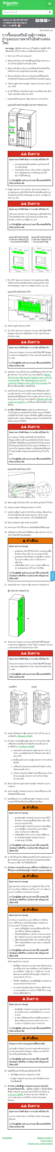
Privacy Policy (47, 1141)
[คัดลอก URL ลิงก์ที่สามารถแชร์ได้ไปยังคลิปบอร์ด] (37, 20)
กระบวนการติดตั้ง (15, 1094)
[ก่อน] (45, 20)
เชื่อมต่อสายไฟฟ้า (25, 736)
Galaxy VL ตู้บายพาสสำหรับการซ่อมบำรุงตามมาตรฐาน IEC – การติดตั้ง (15, 23)
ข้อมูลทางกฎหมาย (45, 1138)
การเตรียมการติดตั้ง (25, 746)
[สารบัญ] (41, 20)
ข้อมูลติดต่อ (7, 1138)
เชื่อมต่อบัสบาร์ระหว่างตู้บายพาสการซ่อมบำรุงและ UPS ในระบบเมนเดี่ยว (30, 377)
